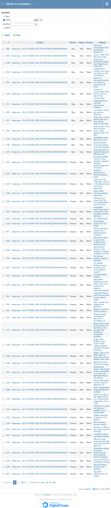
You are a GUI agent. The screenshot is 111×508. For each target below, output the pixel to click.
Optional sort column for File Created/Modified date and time (101, 201)
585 (7, 49)
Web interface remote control (100, 423)
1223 (8, 139)
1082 (8, 241)
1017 (8, 267)
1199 (8, 63)
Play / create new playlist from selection (101, 304)
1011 (8, 417)
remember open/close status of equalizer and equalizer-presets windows (101, 211)
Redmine (47, 495)
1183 (8, 363)
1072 (8, 219)
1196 (8, 345)
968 (7, 296)
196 (7, 145)
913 (7, 304)
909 (7, 212)
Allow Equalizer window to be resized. (100, 466)
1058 (8, 390)
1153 (8, 201)
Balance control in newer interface (101, 310)
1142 (8, 223)
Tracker (72, 42)
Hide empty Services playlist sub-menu (100, 193)
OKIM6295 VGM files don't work (101, 139)
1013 (8, 429)
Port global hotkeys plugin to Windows (101, 258)
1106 (8, 94)
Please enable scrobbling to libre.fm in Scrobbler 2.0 (100, 317)
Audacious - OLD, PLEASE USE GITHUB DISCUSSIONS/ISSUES (39, 49)
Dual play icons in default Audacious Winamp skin (101, 152)
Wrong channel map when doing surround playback (102, 145)
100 (54, 482)
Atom (97, 489)
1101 (8, 383)
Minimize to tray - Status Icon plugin (101, 363)
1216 (8, 461)
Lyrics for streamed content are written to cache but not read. (101, 82)
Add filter (6, 24)
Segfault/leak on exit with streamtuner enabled (100, 104)
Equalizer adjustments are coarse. (100, 474)
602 (7, 162)
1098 (8, 193)
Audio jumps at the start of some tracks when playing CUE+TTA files (102, 130)
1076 (8, 285)
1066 (8, 467)
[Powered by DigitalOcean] (55, 507)
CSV (103, 489)
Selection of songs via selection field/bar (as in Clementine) (101, 409)
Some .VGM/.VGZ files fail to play (101, 56)
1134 (8, 423)
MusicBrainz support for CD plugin (100, 223)
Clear (18, 35)
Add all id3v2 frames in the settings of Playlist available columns (101, 250)
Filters (7, 17)
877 (7, 232)
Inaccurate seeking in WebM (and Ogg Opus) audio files (101, 62)
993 (7, 82)
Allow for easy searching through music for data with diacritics (102, 442)
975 (7, 104)
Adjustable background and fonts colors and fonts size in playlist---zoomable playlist (101, 284)
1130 (8, 399)
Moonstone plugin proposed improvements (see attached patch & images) (101, 452)
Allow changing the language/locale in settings (102, 389)
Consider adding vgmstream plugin (101, 435)
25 (47, 482)
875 (7, 276)
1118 (8, 184)
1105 (8, 72)
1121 (8, 442)
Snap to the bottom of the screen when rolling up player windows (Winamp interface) (101, 344)
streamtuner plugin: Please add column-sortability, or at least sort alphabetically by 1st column (102, 372)
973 (7, 120)
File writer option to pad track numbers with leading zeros (101, 241)
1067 (8, 474)
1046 (8, 250)
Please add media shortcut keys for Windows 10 (101, 382)
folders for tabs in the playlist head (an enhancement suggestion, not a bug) (101, 398)
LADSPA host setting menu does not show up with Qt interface (102, 72)
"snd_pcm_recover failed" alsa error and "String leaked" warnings (102, 120)
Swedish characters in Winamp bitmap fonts (100, 173)
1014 (8, 56)
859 (7, 112)
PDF (108, 489)
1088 (8, 356)
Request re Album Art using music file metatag (102, 429)
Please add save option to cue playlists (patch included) (101, 231)
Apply (7, 35)
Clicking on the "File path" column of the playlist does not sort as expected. (102, 183)
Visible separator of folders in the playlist (101, 417)
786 (7, 258)
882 (7, 435)
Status (8, 20)
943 (7, 330)
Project (40, 42)
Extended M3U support (100, 275)
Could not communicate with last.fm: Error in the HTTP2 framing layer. (101, 93)
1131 (8, 409)
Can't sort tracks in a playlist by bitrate (102, 461)
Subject (102, 42)
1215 (8, 453)
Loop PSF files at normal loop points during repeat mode (102, 296)
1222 (8, 174)
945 (7, 310)
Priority (89, 42)
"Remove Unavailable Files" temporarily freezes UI (101, 48)
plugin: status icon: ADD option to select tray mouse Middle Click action (102, 356)
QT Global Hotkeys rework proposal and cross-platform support (100, 267)
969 (7, 372)
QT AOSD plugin (101, 219)
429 (7, 317)
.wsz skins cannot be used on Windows (101, 112)
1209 (8, 152)
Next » (24, 482)
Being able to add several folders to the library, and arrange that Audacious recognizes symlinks (101, 330)
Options (8, 28)
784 (7, 131)
